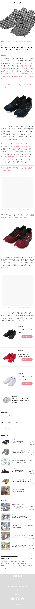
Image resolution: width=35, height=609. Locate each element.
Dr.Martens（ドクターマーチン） (10, 565)
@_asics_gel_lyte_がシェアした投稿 (11, 209)
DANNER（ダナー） (22, 563)
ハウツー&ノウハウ (17, 590)
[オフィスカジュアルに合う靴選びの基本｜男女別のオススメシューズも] (5, 546)
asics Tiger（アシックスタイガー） (14, 422)
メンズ (11, 561)
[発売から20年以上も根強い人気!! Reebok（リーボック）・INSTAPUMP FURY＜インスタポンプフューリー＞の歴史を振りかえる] (5, 452)
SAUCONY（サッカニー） (26, 565)
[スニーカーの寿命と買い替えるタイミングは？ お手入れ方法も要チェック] (5, 517)
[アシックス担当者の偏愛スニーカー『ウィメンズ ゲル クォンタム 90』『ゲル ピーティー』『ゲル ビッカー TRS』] (5, 442)
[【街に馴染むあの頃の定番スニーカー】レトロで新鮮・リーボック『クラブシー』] (5, 490)
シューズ (5, 41)
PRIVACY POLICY (18, 604)
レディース (17, 561)
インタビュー (5, 561)
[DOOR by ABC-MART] (17, 4)
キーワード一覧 (28, 558)
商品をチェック (28, 336)
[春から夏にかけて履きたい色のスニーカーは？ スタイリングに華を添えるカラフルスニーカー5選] (5, 461)
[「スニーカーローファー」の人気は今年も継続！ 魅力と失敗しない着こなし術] (5, 536)
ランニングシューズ (19, 131)
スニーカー (19, 58)
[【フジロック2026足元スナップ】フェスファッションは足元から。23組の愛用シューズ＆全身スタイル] (5, 507)
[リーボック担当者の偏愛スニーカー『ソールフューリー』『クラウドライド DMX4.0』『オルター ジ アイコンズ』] (5, 471)
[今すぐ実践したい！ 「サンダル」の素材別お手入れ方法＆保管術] (5, 526)
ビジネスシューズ (6, 563)
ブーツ (13, 563)
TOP (2, 41)
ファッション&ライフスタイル (17, 586)
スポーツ (17, 594)
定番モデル (10, 415)
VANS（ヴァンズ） (6, 568)
